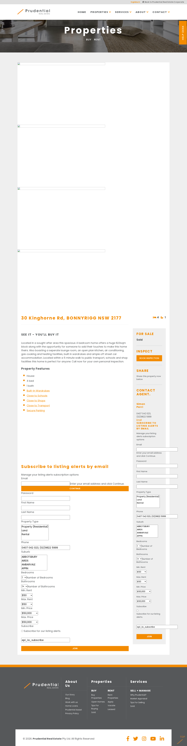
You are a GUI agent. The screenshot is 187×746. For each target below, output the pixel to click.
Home (82, 12)
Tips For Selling (137, 702)
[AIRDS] (34, 561)
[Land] (35, 530)
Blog (67, 698)
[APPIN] (34, 568)
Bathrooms (28, 581)
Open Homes (98, 701)
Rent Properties (113, 696)
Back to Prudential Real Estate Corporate (164, 2)
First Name (27, 502)
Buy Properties (96, 696)
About (141, 12)
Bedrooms (27, 572)
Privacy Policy (72, 713)
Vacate (111, 705)
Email (24, 478)
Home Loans (71, 705)
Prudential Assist (73, 709)
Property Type (29, 521)
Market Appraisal (138, 698)
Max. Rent (27, 599)
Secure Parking (36, 410)
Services (122, 12)
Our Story (70, 694)
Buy (88, 39)
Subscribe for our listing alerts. (42, 631)
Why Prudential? (138, 694)
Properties (99, 12)
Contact (160, 12)
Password (27, 493)
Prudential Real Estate (34, 12)
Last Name (27, 512)
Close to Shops (36, 400)
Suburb (25, 551)
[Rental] (35, 534)
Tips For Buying (95, 707)
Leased (111, 709)
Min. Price (26, 608)
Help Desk (183, 32)
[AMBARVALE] (34, 564)
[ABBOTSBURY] (34, 557)
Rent (97, 39)
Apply (110, 701)
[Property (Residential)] (35, 527)
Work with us (71, 702)
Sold (93, 712)
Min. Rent (26, 590)
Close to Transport (38, 405)
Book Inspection (149, 358)
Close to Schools (37, 395)
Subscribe (27, 626)
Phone (25, 542)
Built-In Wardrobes (38, 390)
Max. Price (27, 617)
